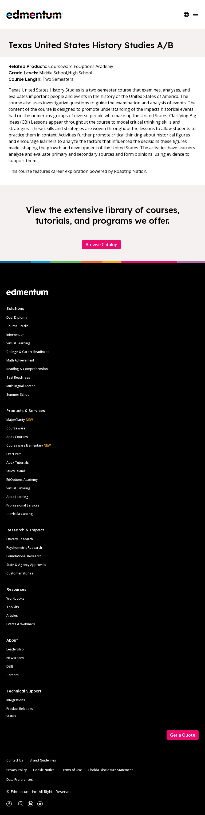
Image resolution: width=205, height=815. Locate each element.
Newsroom (15, 658)
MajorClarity (15, 419)
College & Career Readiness (27, 351)
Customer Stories (19, 573)
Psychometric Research (24, 547)
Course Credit (17, 326)
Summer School (18, 394)
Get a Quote (182, 735)
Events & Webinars (20, 624)
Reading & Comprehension (27, 369)
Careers (12, 675)
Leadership (15, 649)
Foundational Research (23, 556)
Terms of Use (71, 770)
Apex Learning (17, 496)
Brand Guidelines (43, 760)
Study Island (15, 471)
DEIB (9, 666)
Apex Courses (17, 437)
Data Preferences (19, 779)
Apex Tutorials (17, 462)
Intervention (15, 334)
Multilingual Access (21, 386)
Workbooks (15, 598)
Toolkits (12, 607)
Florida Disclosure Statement (110, 770)
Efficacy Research (19, 539)
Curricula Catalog (19, 514)
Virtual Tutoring (18, 488)
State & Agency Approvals (26, 564)
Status (11, 716)
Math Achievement (20, 360)
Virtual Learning (18, 343)
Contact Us (14, 760)
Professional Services (23, 505)
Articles (12, 615)
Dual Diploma (16, 317)
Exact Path (14, 454)
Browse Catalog (101, 244)
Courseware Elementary (28, 445)
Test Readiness (18, 377)
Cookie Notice (43, 770)
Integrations (15, 700)
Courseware (15, 428)
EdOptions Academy (22, 479)
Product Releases (19, 708)
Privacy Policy (16, 770)
